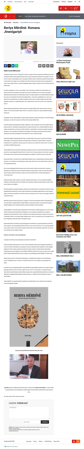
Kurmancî (15, 22)
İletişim (40, 441)
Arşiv (25, 1)
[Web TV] (75, 1)
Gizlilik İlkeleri (48, 441)
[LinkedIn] (13, 65)
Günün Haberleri (18, 1)
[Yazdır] (39, 65)
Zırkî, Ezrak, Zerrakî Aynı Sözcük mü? (35, 16)
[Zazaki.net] (8, 8)
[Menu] (60, 8)
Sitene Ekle (31, 1)
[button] (43, 65)
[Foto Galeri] (79, 1)
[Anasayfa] (5, 1)
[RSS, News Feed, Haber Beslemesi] (78, 441)
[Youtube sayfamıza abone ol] (74, 441)
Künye (35, 441)
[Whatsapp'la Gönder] (16, 65)
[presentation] (10, 16)
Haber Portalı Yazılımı (12, 446)
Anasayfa (8, 22)
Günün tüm (74, 16)
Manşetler (10, 1)
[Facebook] (5, 65)
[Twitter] (9, 65)
